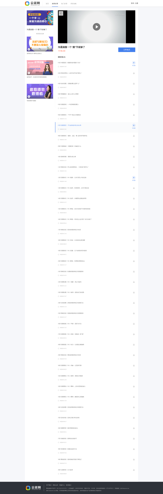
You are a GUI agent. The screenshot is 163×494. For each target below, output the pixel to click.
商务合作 (55, 485)
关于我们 (49, 485)
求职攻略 (73, 3)
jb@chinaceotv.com (124, 488)
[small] (133, 41)
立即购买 (126, 50)
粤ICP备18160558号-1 (62, 488)
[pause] (61, 41)
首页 (47, 3)
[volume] (124, 41)
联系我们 (68, 485)
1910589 (93, 488)
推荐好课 (55, 3)
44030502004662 (79, 488)
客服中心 (62, 485)
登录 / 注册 (134, 3)
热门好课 (64, 3)
